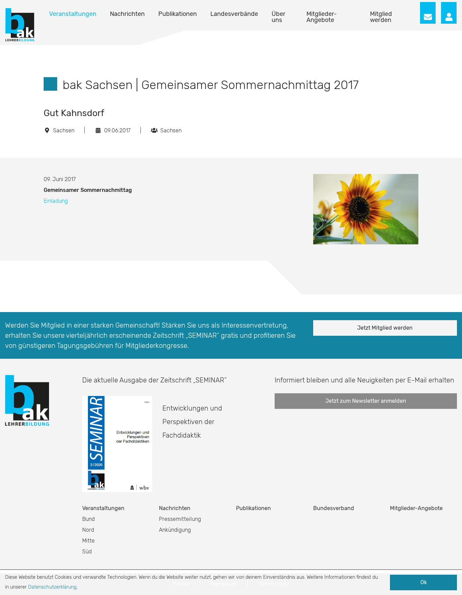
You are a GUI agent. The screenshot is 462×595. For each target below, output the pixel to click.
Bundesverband (333, 508)
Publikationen (177, 14)
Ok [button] (423, 582)
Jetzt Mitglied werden (385, 328)
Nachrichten (127, 14)
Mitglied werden (381, 17)
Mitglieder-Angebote (321, 17)
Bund (88, 519)
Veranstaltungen (72, 14)
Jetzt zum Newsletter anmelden (365, 401)
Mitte (88, 540)
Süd (87, 551)
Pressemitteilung (180, 519)
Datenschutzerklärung (52, 587)
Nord (88, 530)
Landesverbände (234, 14)
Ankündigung (175, 530)
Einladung (56, 201)
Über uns (278, 17)
